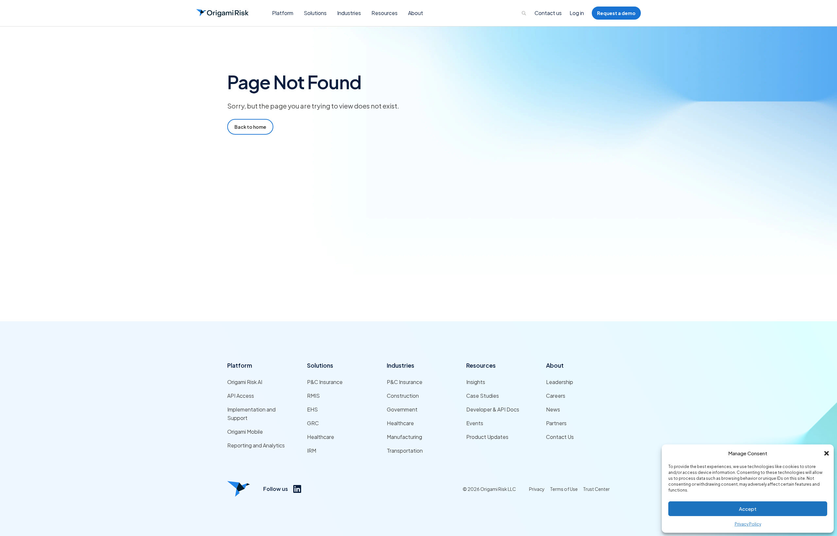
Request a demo (616, 13)
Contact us (548, 12)
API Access (240, 395)
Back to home (250, 127)
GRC (313, 423)
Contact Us (560, 436)
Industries (400, 365)
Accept (748, 509)
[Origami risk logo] (238, 489)
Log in (577, 12)
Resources (481, 365)
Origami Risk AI (244, 381)
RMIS (313, 395)
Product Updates (487, 436)
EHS (312, 409)
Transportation (405, 450)
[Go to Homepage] (222, 13)
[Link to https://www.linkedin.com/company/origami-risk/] (297, 489)
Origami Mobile (245, 431)
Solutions (320, 365)
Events (474, 423)
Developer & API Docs (492, 409)
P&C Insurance (325, 381)
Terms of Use (564, 489)
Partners (556, 423)
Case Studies (482, 395)
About (555, 365)
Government (402, 409)
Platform (239, 365)
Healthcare (320, 436)
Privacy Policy (748, 524)
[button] (826, 453)
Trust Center (596, 489)
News (553, 409)
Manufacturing (404, 436)
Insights (475, 381)
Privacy (537, 489)
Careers (555, 395)
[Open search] (524, 13)
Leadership (559, 381)
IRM (311, 450)
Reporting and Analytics (256, 445)
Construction (403, 395)
